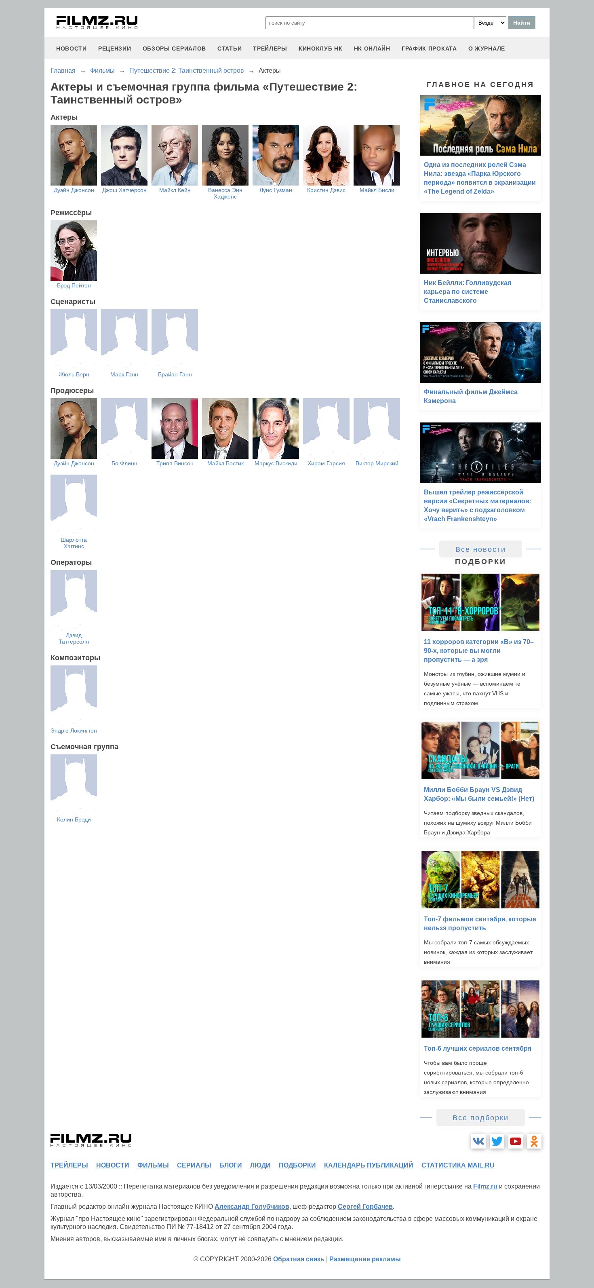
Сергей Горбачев (365, 1206)
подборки (297, 1165)
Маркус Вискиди (276, 463)
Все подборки (481, 1118)
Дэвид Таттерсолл (74, 638)
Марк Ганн (124, 374)
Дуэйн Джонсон (74, 190)
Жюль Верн (74, 374)
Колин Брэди (74, 819)
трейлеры (270, 48)
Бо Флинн (124, 463)
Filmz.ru (485, 1186)
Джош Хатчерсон (124, 190)
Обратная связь (298, 1259)
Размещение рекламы (365, 1259)
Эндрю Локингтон (74, 730)
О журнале (486, 48)
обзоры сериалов (174, 48)
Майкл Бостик (225, 463)
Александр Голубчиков (252, 1206)
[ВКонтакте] (478, 1141)
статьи (229, 48)
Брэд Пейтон (74, 285)
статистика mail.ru (458, 1165)
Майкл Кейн (175, 190)
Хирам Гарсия (326, 463)
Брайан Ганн (175, 374)
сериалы (194, 1165)
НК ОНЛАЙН (372, 48)
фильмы (153, 1165)
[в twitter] (497, 1141)
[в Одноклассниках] (534, 1141)
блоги (230, 1165)
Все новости (480, 549)
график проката (429, 48)
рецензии (114, 48)
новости (71, 48)
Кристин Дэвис (326, 190)
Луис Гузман (275, 190)
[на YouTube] (515, 1141)
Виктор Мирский (377, 463)
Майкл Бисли (377, 190)
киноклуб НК (321, 48)
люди (260, 1165)
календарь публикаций (368, 1165)
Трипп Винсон (175, 463)
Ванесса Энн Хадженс (225, 193)
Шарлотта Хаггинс (74, 542)
